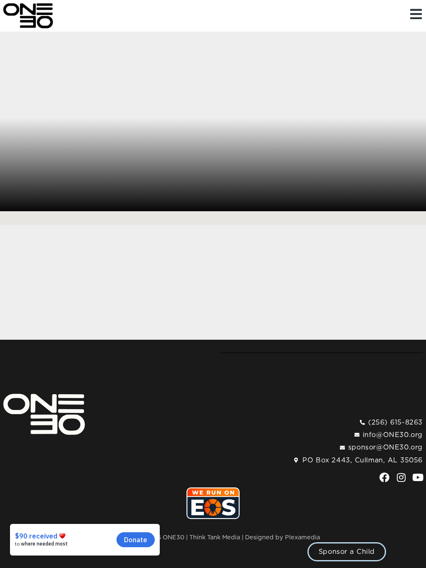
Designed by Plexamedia (282, 537)
